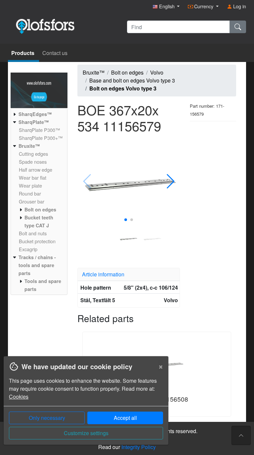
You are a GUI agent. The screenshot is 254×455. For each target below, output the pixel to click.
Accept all (125, 418)
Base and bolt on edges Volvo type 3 (132, 80)
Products (23, 53)
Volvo (156, 72)
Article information (103, 274)
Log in (239, 6)
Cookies (18, 396)
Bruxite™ (94, 72)
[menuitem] (38, 114)
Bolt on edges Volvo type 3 (122, 88)
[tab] (129, 274)
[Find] (238, 27)
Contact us (54, 53)
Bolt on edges (127, 72)
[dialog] (84, 405)
